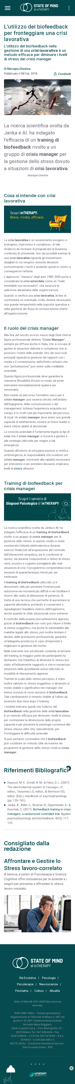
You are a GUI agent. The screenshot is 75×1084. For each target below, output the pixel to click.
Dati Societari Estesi (34, 1047)
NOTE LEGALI (18, 1043)
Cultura (39, 990)
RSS (50, 1047)
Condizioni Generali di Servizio (46, 1043)
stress (18, 468)
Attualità (55, 990)
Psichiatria (21, 990)
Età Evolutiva (27, 978)
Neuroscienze (48, 984)
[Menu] (7, 8)
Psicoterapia (25, 984)
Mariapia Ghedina (18, 68)
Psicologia (49, 978)
